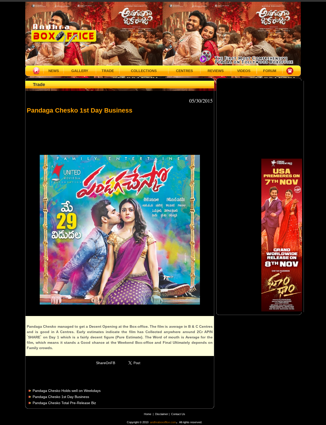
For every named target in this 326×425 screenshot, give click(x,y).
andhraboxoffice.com (163, 422)
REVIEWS (216, 71)
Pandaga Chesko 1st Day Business (61, 397)
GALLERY (79, 71)
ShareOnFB (105, 363)
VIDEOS (243, 71)
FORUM (269, 71)
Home (147, 414)
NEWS (53, 71)
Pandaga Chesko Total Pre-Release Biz (64, 403)
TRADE (108, 71)
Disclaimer (162, 414)
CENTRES (184, 71)
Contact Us (178, 414)
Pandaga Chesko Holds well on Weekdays (67, 391)
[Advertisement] (119, 131)
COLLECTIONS (144, 71)
